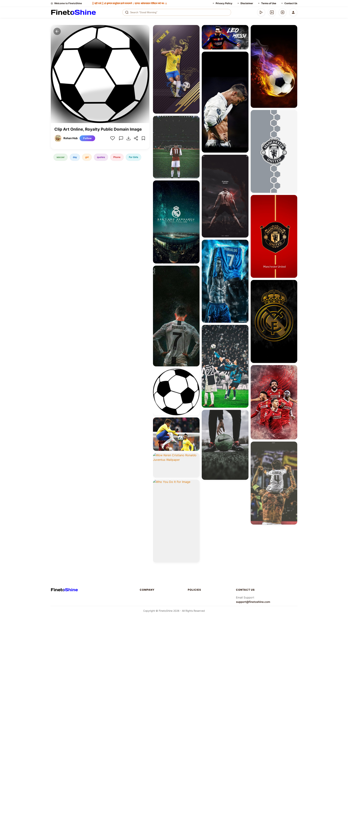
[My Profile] (293, 12)
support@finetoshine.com (253, 602)
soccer (61, 157)
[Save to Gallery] (195, 35)
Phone (117, 157)
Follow (87, 138)
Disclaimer (247, 3)
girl (87, 157)
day (75, 157)
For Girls (133, 157)
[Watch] (272, 12)
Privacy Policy (224, 3)
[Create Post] (283, 12)
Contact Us (290, 3)
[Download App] (261, 12)
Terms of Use (268, 3)
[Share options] (195, 29)
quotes (101, 157)
